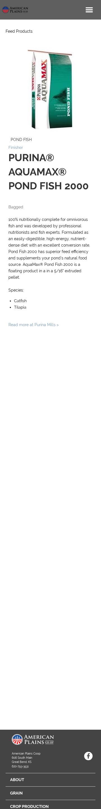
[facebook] (88, 756)
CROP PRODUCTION (29, 806)
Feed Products (19, 31)
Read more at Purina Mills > (33, 324)
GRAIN (16, 793)
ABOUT (17, 779)
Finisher (15, 147)
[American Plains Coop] (14, 10)
